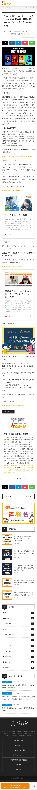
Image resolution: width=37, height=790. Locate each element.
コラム (18, 629)
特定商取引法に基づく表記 (18, 760)
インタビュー (18, 623)
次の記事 (28, 496)
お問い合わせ (18, 745)
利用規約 (18, 770)
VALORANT (18, 618)
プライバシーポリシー (18, 755)
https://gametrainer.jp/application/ (13, 406)
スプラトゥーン (18, 635)
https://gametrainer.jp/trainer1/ (12, 267)
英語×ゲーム (18, 668)
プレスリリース (25, 8)
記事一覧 (18, 479)
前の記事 (8, 496)
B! (18, 43)
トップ (4, 8)
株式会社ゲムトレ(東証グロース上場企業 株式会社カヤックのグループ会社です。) (18, 470)
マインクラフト (18, 651)
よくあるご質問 (18, 740)
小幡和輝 (6, 442)
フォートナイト (18, 640)
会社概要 (18, 765)
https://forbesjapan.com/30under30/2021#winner (17, 156)
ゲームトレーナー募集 (18, 750)
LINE (31, 43)
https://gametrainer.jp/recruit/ (11, 190)
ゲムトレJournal (13, 8)
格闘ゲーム (18, 662)
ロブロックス (18, 657)
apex (18, 613)
